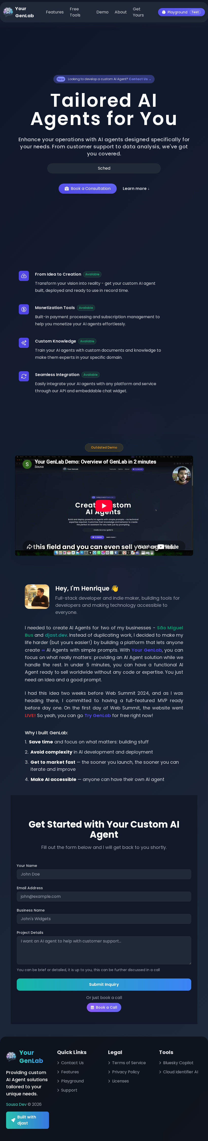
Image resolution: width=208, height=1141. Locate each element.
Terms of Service (129, 1063)
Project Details (30, 932)
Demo (102, 12)
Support (69, 1090)
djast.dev (56, 635)
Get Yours (138, 12)
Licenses (120, 1081)
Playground (183, 12)
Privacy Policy (126, 1072)
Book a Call (106, 1007)
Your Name (27, 865)
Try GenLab (97, 715)
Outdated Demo (104, 447)
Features (55, 12)
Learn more (136, 188)
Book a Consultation (91, 188)
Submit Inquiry (104, 984)
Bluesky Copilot (178, 1063)
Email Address (30, 887)
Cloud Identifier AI (180, 1072)
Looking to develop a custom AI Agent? (104, 79)
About (121, 12)
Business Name (31, 910)
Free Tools (75, 12)
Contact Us (72, 1063)
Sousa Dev (17, 1104)
